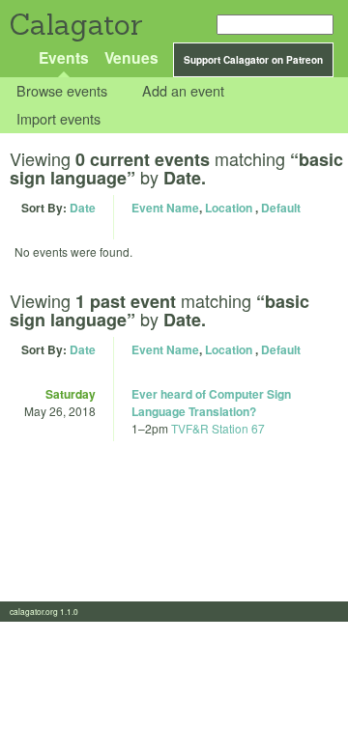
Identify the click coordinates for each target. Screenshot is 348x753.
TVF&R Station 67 (218, 428)
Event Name (165, 207)
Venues (131, 57)
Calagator (75, 25)
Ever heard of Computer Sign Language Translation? (211, 402)
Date (83, 207)
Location (228, 207)
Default (281, 207)
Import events (58, 118)
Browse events (61, 91)
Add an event (183, 91)
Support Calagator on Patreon (253, 60)
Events (64, 57)
